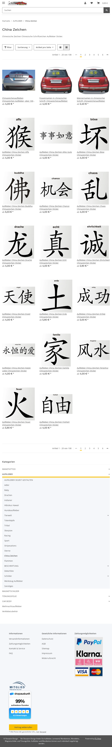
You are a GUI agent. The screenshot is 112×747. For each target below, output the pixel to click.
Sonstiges (8, 586)
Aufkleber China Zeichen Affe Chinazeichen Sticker (15, 153)
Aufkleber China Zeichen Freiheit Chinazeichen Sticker (54, 423)
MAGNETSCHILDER (10, 591)
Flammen (8, 561)
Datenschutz (47, 638)
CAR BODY (7, 601)
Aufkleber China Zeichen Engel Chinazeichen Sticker (16, 315)
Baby (6, 490)
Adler (6, 485)
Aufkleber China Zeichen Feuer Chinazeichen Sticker (16, 423)
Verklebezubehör (10, 611)
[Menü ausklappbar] (3, 1)
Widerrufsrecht (49, 658)
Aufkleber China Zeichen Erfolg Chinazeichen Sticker (91, 315)
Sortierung (23, 47)
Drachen (8, 495)
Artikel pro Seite (43, 47)
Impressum (47, 653)
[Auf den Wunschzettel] (30, 68)
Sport (6, 540)
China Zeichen (10, 555)
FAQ (11, 653)
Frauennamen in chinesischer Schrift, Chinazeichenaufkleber (53, 99)
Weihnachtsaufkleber (12, 606)
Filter (9, 47)
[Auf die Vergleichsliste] (23, 68)
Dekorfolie (9, 571)
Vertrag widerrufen (23, 727)
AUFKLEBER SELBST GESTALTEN (18, 480)
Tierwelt (8, 515)
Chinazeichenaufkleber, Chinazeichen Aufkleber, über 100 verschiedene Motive (17, 99)
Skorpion (8, 530)
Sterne (7, 550)
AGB (44, 643)
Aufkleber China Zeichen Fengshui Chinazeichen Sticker (92, 369)
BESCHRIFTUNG (11, 566)
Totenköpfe (9, 520)
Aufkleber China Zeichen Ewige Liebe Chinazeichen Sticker (16, 369)
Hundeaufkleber (11, 510)
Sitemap (45, 648)
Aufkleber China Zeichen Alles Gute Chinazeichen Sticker (55, 153)
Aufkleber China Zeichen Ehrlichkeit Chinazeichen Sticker (93, 261)
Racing (7, 535)
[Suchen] (107, 10)
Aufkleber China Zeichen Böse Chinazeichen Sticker (90, 153)
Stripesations (10, 545)
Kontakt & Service (17, 648)
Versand (43, 732)
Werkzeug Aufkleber (13, 581)
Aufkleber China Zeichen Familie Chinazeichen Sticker (54, 369)
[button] (85, 3)
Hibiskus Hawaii (11, 505)
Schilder (8, 576)
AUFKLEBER (7, 474)
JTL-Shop (98, 738)
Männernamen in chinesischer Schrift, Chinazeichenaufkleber (91, 99)
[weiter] (107, 54)
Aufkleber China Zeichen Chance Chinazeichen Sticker (54, 207)
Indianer (8, 500)
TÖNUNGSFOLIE (9, 596)
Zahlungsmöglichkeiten (19, 643)
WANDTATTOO (9, 469)
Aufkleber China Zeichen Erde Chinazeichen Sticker (53, 315)
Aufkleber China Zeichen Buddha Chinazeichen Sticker (17, 207)
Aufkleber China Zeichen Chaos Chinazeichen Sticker (91, 207)
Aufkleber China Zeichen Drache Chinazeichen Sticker (17, 261)
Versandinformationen (19, 638)
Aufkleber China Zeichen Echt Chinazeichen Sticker (53, 261)
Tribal (7, 525)
